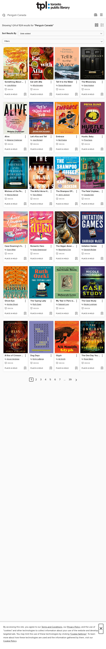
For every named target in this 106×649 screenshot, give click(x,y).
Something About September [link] (14, 82)
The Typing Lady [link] (38, 301)
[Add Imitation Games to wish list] (102, 259)
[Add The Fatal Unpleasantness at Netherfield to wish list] (102, 204)
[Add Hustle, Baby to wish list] (102, 149)
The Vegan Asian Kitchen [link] (65, 246)
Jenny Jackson (64, 195)
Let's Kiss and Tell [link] (38, 136)
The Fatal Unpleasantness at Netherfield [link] (91, 191)
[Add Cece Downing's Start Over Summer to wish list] (25, 259)
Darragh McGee (90, 250)
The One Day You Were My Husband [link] (91, 355)
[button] (96, 26)
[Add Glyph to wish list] (76, 368)
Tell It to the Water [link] (64, 82)
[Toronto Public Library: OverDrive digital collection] (53, 5)
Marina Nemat (12, 195)
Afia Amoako (38, 85)
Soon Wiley (11, 250)
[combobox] (47, 15)
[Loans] (95, 15)
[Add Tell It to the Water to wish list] (76, 94)
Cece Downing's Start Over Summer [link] (14, 246)
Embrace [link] (60, 136)
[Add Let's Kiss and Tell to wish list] (50, 149)
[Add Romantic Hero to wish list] (50, 259)
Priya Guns (88, 140)
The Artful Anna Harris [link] (40, 191)
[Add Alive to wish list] (25, 149)
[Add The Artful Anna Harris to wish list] (50, 204)
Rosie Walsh (88, 359)
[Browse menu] (101, 15)
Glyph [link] (59, 355)
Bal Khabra (62, 140)
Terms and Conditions (51, 627)
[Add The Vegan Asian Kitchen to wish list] (76, 259)
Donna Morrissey (64, 85)
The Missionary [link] (89, 82)
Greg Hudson (89, 85)
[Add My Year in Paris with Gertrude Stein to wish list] (76, 313)
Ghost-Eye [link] (9, 301)
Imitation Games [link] (89, 246)
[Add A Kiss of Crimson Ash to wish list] (25, 368)
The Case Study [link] (89, 301)
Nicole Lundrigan (90, 304)
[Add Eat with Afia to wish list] (50, 94)
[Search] (4, 15)
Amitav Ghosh (12, 304)
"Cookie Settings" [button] (78, 634)
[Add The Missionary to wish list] (102, 94)
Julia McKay (11, 85)
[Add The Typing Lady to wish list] (50, 313)
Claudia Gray (89, 195)
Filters (7, 41)
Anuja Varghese (13, 359)
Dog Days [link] (35, 355)
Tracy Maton (37, 195)
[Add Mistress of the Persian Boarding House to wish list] (25, 204)
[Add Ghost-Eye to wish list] (25, 313)
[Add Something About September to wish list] (25, 94)
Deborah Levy (63, 304)
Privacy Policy (73, 627)
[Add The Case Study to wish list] (102, 313)
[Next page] (76, 379)
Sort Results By (9, 33)
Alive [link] (7, 136)
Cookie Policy (9, 641)
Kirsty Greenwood (39, 250)
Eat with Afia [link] (36, 82)
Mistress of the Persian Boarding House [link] (14, 191)
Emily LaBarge (38, 359)
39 (70, 379)
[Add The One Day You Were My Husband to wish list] (102, 368)
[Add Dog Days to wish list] (50, 368)
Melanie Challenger (14, 140)
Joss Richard (37, 140)
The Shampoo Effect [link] (65, 191)
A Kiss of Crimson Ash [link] (14, 355)
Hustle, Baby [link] (88, 136)
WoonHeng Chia (64, 250)
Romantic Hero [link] (37, 246)
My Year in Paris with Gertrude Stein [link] (65, 301)
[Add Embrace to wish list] (76, 149)
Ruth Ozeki (37, 304)
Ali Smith (61, 359)
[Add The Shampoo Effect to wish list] (76, 204)
